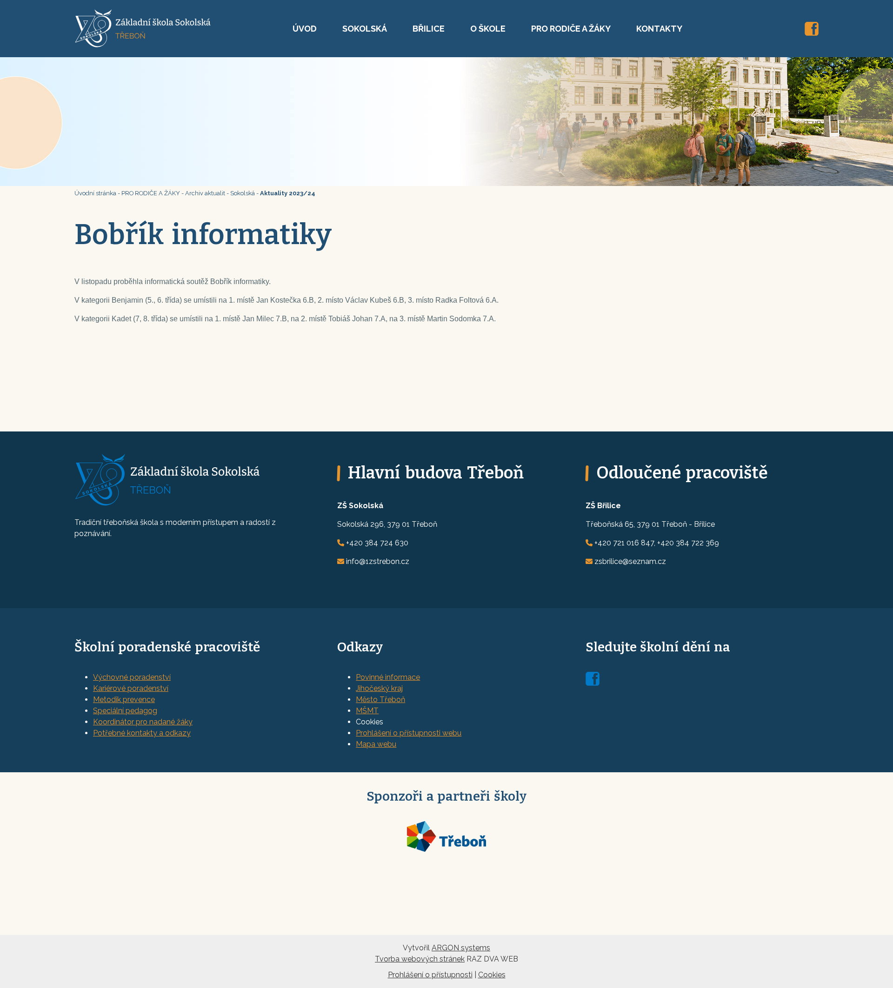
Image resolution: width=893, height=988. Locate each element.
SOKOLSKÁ (364, 28)
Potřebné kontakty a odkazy (142, 733)
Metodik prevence (124, 699)
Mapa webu (376, 744)
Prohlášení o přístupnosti (430, 974)
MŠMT (367, 710)
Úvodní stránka (95, 193)
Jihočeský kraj (379, 688)
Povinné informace (388, 677)
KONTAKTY (659, 28)
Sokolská (242, 193)
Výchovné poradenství (132, 677)
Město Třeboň (380, 699)
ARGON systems (461, 947)
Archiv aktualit (205, 193)
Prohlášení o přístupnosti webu (408, 733)
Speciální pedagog (125, 710)
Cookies (492, 974)
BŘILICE (429, 28)
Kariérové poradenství (130, 688)
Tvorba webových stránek (420, 959)
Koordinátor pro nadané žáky (143, 721)
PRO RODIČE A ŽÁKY (571, 28)
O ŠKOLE (488, 28)
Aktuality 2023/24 (287, 193)
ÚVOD (305, 28)
